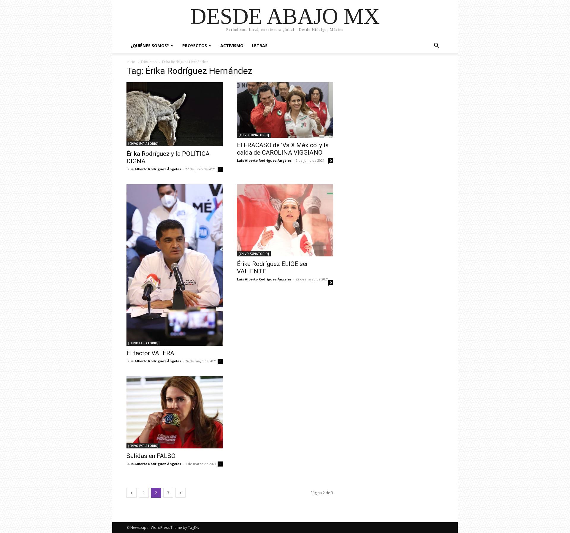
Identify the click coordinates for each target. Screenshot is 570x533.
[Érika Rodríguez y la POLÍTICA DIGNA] (174, 114)
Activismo (231, 45)
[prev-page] (131, 493)
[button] (436, 46)
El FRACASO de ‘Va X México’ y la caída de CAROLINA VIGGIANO (283, 149)
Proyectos (194, 45)
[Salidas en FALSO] (174, 412)
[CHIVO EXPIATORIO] (143, 144)
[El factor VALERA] (174, 265)
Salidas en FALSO (150, 455)
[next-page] (180, 493)
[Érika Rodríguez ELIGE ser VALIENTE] (285, 220)
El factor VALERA (150, 353)
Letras (259, 45)
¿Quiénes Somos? (150, 45)
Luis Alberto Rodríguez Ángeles (153, 169)
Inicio (130, 61)
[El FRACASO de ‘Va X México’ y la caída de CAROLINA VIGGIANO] (285, 110)
